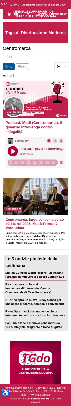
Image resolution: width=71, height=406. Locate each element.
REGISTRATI (59, 14)
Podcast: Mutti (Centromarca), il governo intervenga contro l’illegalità (34, 127)
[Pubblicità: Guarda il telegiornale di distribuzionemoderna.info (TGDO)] (35, 362)
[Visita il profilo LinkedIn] (10, 14)
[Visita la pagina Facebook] (22, 14)
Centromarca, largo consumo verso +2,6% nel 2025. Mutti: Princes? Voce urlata (35, 224)
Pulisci (22, 66)
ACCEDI (42, 14)
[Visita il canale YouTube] (16, 14)
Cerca (8, 66)
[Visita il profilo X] (28, 14)
